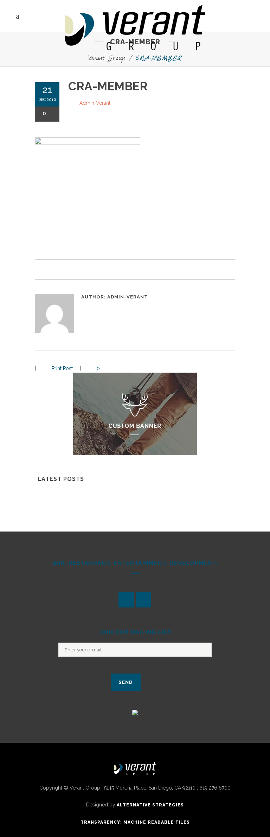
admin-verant (94, 103)
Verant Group (107, 58)
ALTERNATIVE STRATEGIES (150, 805)
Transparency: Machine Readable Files (135, 822)
